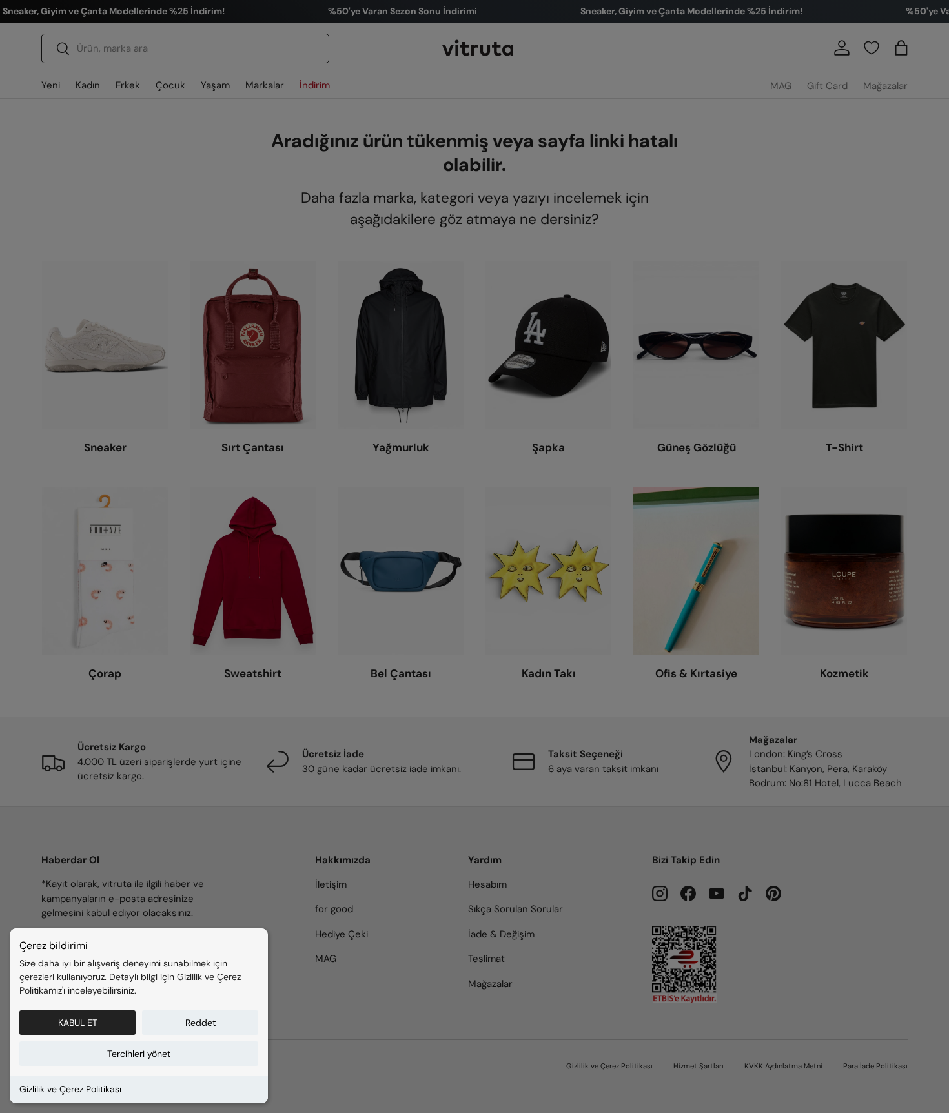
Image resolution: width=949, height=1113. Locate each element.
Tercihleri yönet (138, 1053)
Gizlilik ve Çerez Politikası (70, 1089)
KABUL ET (77, 1022)
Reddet (200, 1022)
